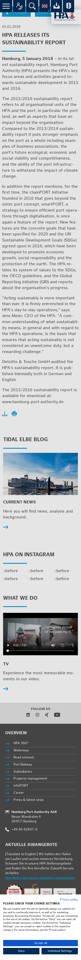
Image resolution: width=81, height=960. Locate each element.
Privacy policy (69, 899)
